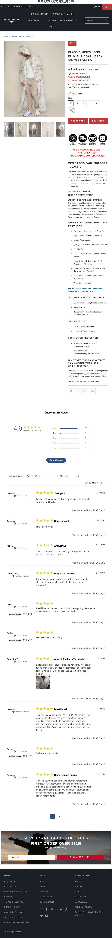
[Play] (34, 79)
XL (97, 103)
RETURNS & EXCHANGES (15, 892)
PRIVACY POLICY (12, 907)
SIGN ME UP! (80, 857)
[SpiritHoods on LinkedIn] (56, 909)
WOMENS (44, 892)
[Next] (63, 79)
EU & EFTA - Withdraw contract (17, 922)
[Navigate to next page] (65, 816)
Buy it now (98, 121)
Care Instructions (92, 297)
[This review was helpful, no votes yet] (97, 510)
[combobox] (44, 476)
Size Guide (77, 94)
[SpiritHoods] (11, 21)
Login (97, 7)
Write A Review (56, 460)
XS (71, 103)
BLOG (3, 7)
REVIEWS (79, 887)
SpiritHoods (16, 932)
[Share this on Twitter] (71, 391)
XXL (71, 110)
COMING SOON (47, 902)
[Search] (105, 20)
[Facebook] (47, 909)
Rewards (18, 7)
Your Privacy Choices (13, 917)
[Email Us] (42, 909)
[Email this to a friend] (93, 391)
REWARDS (80, 892)
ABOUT (9, 7)
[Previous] (6, 79)
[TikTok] (66, 909)
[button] (40, 14)
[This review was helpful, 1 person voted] (97, 698)
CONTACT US (10, 887)
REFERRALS (27, 7)
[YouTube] (47, 916)
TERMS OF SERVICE (13, 902)
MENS (42, 887)
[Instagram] (51, 909)
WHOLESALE (81, 902)
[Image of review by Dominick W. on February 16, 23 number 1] (43, 682)
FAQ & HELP (9, 881)
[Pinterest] (61, 909)
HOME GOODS (46, 897)
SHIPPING (8, 897)
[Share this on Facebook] (78, 391)
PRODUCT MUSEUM (84, 907)
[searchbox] (16, 476)
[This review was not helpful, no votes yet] (102, 510)
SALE (42, 881)
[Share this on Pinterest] (85, 391)
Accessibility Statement (14, 912)
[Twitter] (42, 916)
